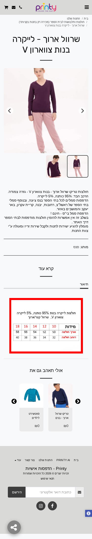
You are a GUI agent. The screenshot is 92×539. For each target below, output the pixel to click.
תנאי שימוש (47, 478)
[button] (86, 7)
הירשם (17, 492)
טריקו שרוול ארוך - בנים (61, 415)
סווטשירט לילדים (34, 415)
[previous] (82, 110)
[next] (9, 110)
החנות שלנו (73, 18)
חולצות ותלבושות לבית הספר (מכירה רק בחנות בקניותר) (51, 21)
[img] (60, 396)
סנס (76, 247)
